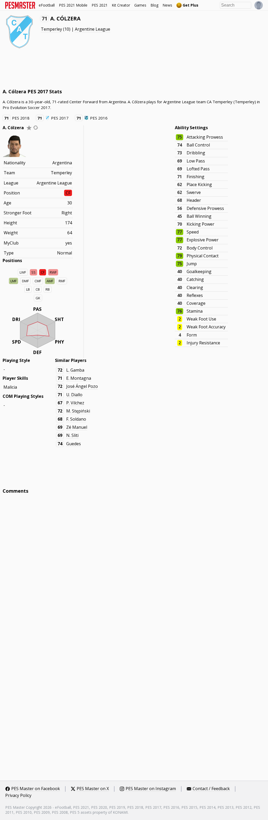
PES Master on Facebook (35, 788)
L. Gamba (75, 370)
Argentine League (92, 29)
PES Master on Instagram (151, 788)
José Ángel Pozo (82, 386)
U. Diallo (74, 395)
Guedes (73, 444)
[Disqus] (134, 568)
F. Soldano (76, 419)
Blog (154, 5)
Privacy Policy (18, 795)
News (167, 5)
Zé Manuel (76, 427)
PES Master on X (93, 788)
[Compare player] (35, 127)
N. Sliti (72, 435)
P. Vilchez (75, 403)
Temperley (51, 29)
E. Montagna (78, 378)
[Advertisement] (98, 68)
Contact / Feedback (211, 788)
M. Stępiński (78, 411)
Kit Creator (121, 5)
